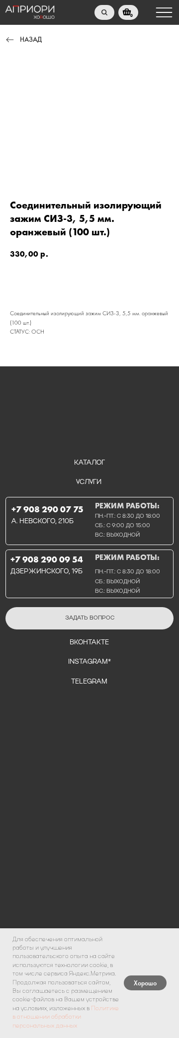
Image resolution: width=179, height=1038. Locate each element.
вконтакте (89, 642)
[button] (89, 618)
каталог (89, 463)
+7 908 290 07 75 (47, 509)
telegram (89, 682)
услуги (88, 482)
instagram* (89, 662)
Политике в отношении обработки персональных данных (65, 1017)
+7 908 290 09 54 (46, 559)
